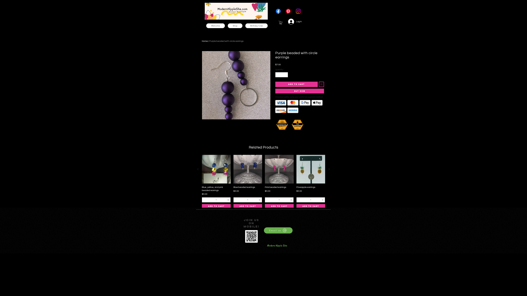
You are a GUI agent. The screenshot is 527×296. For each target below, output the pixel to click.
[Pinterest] (288, 11)
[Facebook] (278, 11)
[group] (263, 182)
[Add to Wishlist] (321, 84)
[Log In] (289, 21)
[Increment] (286, 74)
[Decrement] (277, 74)
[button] (281, 22)
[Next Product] (329, 169)
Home (205, 41)
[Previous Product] (198, 169)
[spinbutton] (281, 74)
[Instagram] (298, 11)
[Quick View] (216, 169)
